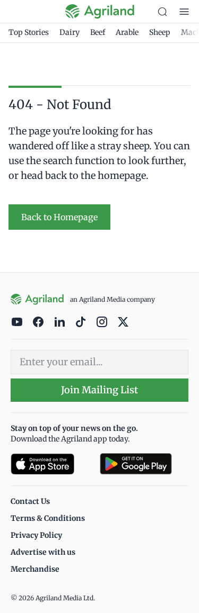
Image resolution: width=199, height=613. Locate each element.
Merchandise (35, 569)
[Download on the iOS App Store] (51, 464)
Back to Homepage (59, 217)
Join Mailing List (99, 390)
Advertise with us (43, 552)
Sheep (159, 32)
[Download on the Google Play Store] (144, 464)
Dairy (69, 32)
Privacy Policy (36, 535)
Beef (97, 32)
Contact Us (30, 501)
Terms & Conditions (48, 518)
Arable (127, 32)
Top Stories (28, 32)
